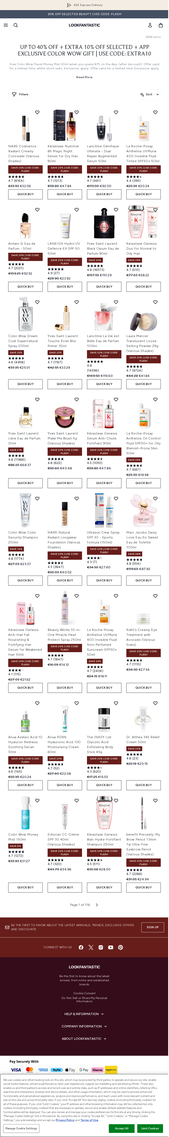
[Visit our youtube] (111, 947)
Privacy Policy (65, 1120)
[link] (150, 25)
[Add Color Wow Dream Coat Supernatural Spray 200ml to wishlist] (37, 302)
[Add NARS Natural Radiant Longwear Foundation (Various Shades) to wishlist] (77, 498)
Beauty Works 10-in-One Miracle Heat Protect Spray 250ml (64, 635)
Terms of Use (89, 1120)
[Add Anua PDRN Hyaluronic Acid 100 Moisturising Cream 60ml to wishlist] (77, 703)
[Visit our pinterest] (121, 947)
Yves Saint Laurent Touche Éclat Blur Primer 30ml (63, 341)
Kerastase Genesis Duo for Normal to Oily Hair (141, 248)
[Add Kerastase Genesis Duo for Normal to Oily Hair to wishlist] (155, 210)
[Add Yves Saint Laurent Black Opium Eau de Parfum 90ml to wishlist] (116, 210)
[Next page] (97, 905)
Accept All (121, 1128)
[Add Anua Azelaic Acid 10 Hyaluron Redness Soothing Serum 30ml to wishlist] (37, 703)
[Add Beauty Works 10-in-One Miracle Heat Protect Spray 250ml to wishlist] (77, 596)
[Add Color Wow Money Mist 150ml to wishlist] (37, 800)
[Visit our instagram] (101, 947)
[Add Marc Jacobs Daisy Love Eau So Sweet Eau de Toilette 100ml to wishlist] (155, 498)
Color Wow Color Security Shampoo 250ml (23, 537)
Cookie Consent (84, 993)
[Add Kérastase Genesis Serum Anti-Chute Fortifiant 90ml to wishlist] (116, 399)
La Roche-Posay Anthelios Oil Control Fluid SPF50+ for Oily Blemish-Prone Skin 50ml (143, 443)
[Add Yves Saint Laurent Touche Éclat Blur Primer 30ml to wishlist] (77, 302)
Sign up (153, 927)
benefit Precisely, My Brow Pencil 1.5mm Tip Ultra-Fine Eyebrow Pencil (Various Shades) (143, 844)
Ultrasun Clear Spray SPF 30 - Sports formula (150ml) (103, 537)
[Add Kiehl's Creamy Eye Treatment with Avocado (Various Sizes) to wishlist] (155, 596)
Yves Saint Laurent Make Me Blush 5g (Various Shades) (63, 438)
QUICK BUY (25, 194)
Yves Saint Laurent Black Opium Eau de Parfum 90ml (103, 248)
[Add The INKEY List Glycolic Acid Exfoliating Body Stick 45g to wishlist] (116, 703)
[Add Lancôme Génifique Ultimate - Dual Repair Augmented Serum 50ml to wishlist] (116, 112)
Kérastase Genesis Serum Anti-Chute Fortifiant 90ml (102, 438)
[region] (84, 1105)
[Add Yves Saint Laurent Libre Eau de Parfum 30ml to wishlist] (37, 399)
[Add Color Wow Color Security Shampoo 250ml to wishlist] (37, 498)
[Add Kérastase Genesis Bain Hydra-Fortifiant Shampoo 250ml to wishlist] (116, 800)
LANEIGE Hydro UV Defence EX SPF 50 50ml (64, 248)
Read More (84, 77)
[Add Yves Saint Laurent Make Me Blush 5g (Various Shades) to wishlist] (77, 399)
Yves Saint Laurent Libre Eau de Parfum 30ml (24, 438)
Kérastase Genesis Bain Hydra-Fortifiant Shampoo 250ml (104, 839)
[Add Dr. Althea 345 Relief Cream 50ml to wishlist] (155, 703)
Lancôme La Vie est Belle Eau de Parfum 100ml (103, 341)
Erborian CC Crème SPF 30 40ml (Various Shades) (63, 839)
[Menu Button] (5, 25)
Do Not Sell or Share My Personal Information (84, 999)
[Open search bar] (16, 25)
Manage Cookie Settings (21, 1128)
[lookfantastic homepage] (84, 25)
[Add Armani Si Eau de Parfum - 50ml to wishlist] (37, 210)
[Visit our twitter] (91, 947)
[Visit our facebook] (81, 947)
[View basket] (161, 25)
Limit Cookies (150, 1128)
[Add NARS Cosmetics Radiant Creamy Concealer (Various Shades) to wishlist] (37, 112)
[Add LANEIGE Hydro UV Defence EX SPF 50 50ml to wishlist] (77, 210)
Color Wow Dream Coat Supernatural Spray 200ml (23, 341)
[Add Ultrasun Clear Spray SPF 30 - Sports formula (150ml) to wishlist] (116, 498)
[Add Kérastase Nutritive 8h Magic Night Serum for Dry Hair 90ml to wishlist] (77, 112)
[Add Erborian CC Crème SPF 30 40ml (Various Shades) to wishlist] (77, 800)
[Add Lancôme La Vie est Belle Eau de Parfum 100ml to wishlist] (116, 302)
